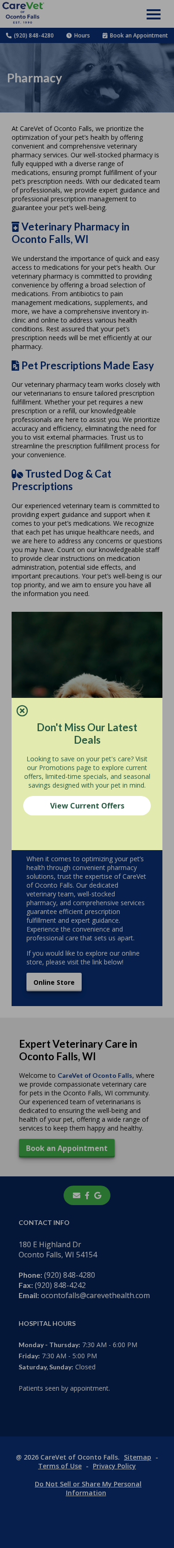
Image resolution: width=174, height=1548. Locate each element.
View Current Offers (87, 806)
